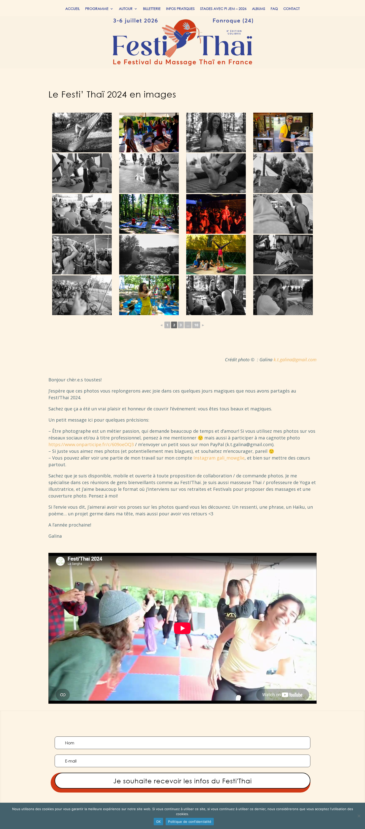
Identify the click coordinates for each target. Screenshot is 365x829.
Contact (291, 9)
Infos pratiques (180, 9)
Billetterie (152, 9)
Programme (97, 9)
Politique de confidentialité (189, 822)
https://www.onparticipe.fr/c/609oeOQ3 (91, 444)
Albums (258, 9)
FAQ (274, 9)
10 (196, 325)
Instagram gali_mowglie (219, 458)
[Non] (358, 815)
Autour (126, 9)
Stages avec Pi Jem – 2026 (223, 9)
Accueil (72, 9)
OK (158, 822)
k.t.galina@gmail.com (295, 360)
